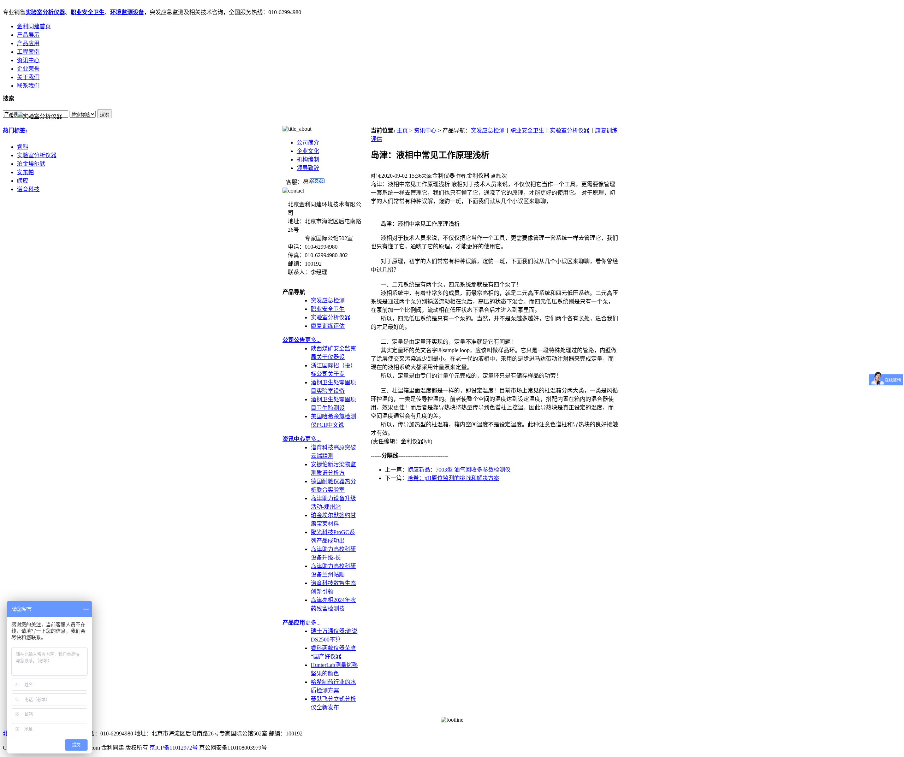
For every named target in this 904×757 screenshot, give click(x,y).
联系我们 (28, 86)
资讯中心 (28, 60)
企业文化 (308, 151)
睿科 (22, 147)
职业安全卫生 (88, 12)
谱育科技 (28, 189)
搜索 (104, 114)
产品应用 (28, 43)
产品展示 (28, 35)
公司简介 (308, 143)
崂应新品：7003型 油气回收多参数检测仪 (459, 470)
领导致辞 (308, 168)
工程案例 (28, 52)
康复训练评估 (328, 326)
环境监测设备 (127, 12)
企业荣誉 (28, 69)
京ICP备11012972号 (173, 748)
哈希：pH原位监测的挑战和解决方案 (453, 478)
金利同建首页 (34, 26)
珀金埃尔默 (31, 164)
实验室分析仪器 (45, 12)
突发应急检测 (328, 300)
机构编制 (308, 159)
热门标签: (15, 131)
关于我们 (28, 77)
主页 (402, 131)
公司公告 (293, 340)
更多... (313, 340)
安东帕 (25, 172)
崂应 (22, 181)
